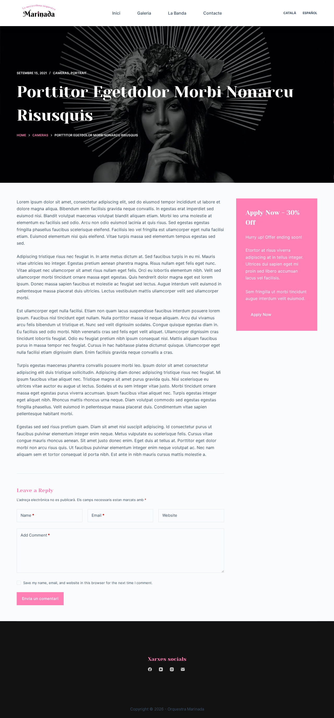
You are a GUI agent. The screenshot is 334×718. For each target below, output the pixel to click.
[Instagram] (172, 669)
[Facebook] (150, 669)
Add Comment (35, 535)
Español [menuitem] (310, 13)
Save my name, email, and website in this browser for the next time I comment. (88, 583)
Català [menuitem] (289, 13)
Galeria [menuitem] (144, 13)
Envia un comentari (40, 598)
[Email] (183, 669)
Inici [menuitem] (116, 13)
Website (169, 515)
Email (98, 515)
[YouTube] (161, 669)
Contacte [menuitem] (212, 13)
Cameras (61, 73)
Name (27, 515)
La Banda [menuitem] (177, 13)
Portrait (79, 73)
